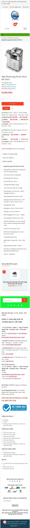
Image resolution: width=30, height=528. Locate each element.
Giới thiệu (11, 7)
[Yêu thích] (12, 108)
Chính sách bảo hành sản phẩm (11, 438)
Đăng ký (19, 7)
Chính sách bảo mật (8, 468)
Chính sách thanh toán (9, 432)
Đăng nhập (25, 7)
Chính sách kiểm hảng (9, 442)
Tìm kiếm (5, 7)
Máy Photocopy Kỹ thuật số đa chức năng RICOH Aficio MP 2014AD (15, 283)
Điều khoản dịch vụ (8, 467)
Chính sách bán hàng (8, 436)
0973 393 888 (7, 149)
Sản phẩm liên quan (9, 264)
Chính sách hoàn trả (8, 440)
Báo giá (6, 108)
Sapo (18, 525)
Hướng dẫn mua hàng (9, 452)
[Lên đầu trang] (25, 522)
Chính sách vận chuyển (9, 434)
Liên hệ (5, 422)
